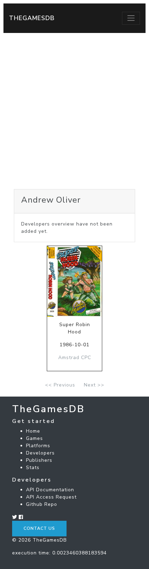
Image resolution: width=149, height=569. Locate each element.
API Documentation (50, 489)
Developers (40, 453)
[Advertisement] (74, 111)
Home (33, 431)
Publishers (39, 460)
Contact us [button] (39, 528)
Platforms (38, 445)
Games (34, 438)
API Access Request (51, 497)
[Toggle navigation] (131, 18)
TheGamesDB (32, 18)
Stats (33, 467)
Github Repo (41, 504)
